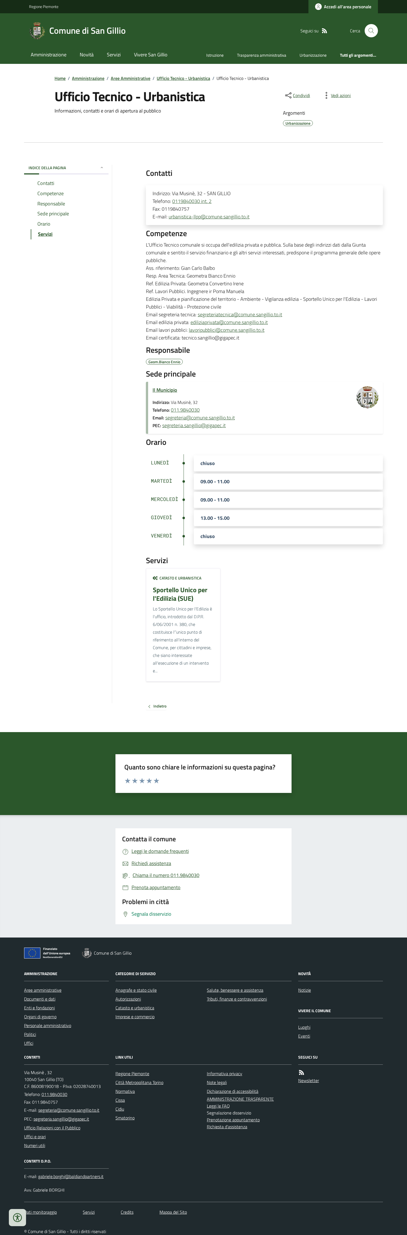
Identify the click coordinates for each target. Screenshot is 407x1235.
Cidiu (119, 1109)
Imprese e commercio (134, 1016)
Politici (30, 1034)
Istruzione (215, 55)
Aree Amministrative (130, 78)
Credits (127, 1212)
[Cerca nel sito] (369, 30)
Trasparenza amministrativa (261, 55)
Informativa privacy (224, 1073)
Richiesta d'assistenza (227, 1126)
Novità (87, 54)
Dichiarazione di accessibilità (232, 1091)
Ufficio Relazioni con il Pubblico (52, 1127)
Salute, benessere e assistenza (235, 990)
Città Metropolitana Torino (139, 1082)
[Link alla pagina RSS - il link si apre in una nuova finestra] (324, 30)
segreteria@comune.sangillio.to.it (200, 417)
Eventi (304, 1036)
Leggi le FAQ (218, 1106)
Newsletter (308, 1080)
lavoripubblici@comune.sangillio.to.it (226, 330)
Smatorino (125, 1117)
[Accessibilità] (17, 1217)
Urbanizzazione (313, 55)
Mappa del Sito (173, 1212)
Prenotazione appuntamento (233, 1119)
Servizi (114, 54)
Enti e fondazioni (39, 1007)
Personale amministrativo (47, 1025)
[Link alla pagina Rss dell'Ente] (301, 1072)
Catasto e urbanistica (134, 1007)
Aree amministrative (42, 990)
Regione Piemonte (43, 6)
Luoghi (304, 1027)
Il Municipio (165, 390)
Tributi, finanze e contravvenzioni (237, 999)
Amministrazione (48, 54)
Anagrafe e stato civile (136, 990)
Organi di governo (40, 1016)
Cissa (120, 1100)
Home (60, 78)
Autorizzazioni (128, 999)
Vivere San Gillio (151, 54)
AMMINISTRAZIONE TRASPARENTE (240, 1099)
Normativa (125, 1091)
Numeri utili (34, 1145)
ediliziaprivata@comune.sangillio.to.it (229, 322)
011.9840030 (185, 410)
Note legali (217, 1082)
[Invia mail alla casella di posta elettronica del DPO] (71, 1176)
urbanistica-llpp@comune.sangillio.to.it (209, 216)
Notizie (304, 990)
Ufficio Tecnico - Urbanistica (183, 78)
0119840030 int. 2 (192, 201)
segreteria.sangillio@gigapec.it (194, 425)
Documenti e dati (39, 999)
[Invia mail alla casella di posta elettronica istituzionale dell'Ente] (68, 1110)
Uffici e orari (35, 1136)
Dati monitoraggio (40, 1212)
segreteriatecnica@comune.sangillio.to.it (240, 314)
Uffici (28, 1043)
